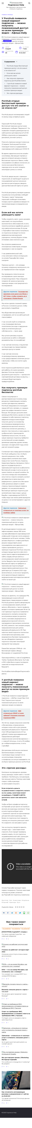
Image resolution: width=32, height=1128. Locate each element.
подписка (26, 900)
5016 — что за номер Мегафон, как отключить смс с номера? (15, 971)
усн (19, 902)
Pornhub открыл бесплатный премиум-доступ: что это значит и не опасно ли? (16, 68)
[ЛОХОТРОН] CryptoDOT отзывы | (14, 932)
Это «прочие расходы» (15, 93)
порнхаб (5, 902)
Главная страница (7, 14)
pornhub (5, 900)
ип (11, 900)
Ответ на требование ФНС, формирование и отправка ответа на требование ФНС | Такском (16, 1013)
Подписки (7, 41)
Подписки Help (16, 5)
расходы (13, 902)
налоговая (17, 900)
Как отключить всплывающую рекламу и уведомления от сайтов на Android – (15, 1094)
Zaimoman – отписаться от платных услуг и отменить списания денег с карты (15, 1037)
